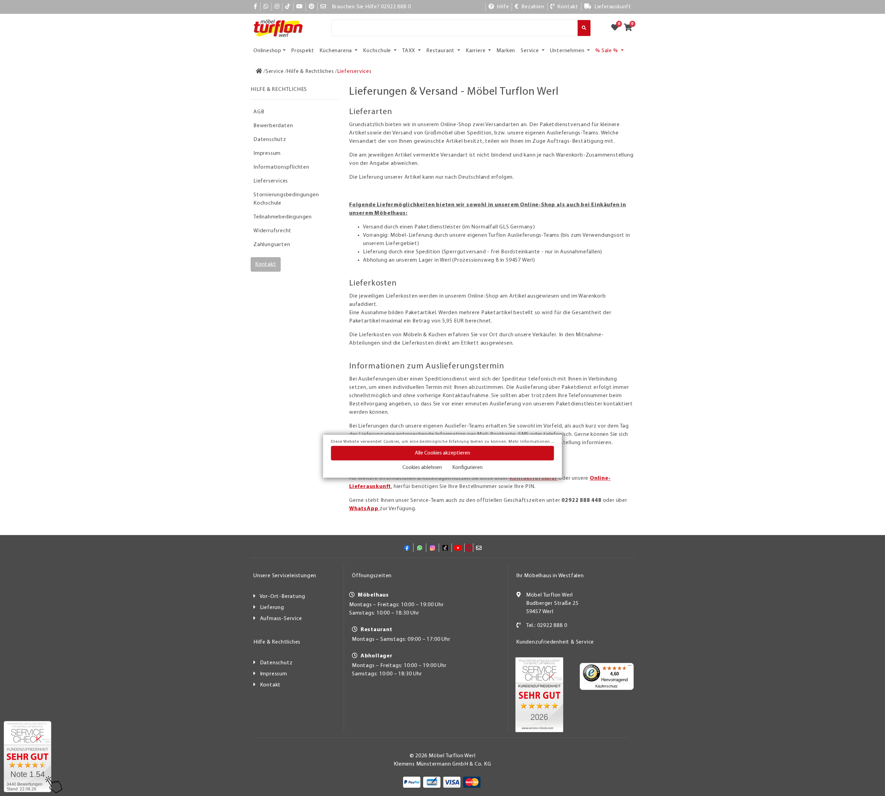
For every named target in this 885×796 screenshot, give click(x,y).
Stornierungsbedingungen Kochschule (286, 199)
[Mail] (323, 7)
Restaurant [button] (441, 51)
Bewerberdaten (273, 126)
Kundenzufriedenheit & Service (555, 642)
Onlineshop (267, 51)
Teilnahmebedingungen (282, 217)
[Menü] (629, 667)
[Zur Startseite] (259, 71)
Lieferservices (270, 181)
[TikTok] (287, 7)
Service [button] (530, 51)
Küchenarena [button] (336, 51)
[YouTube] (300, 7)
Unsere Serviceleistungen (284, 576)
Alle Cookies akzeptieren (442, 453)
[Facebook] (255, 7)
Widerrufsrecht (272, 231)
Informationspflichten (281, 167)
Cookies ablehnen (422, 467)
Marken (505, 51)
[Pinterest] (311, 7)
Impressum (267, 153)
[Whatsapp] (266, 7)
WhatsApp (364, 509)
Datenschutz (269, 139)
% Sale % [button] (607, 51)
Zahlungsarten (271, 244)
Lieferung (272, 607)
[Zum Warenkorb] (630, 28)
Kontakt (265, 264)
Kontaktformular (534, 478)
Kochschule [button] (377, 51)
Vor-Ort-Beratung (282, 596)
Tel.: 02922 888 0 (546, 625)
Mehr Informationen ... (531, 442)
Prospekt (302, 51)
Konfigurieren (467, 467)
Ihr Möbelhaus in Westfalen (550, 576)
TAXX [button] (409, 51)
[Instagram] (277, 7)
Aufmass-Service (281, 618)
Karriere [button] (476, 51)
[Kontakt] (518, 625)
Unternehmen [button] (568, 51)
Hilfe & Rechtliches (276, 642)
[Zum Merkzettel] (617, 28)
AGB (258, 112)
